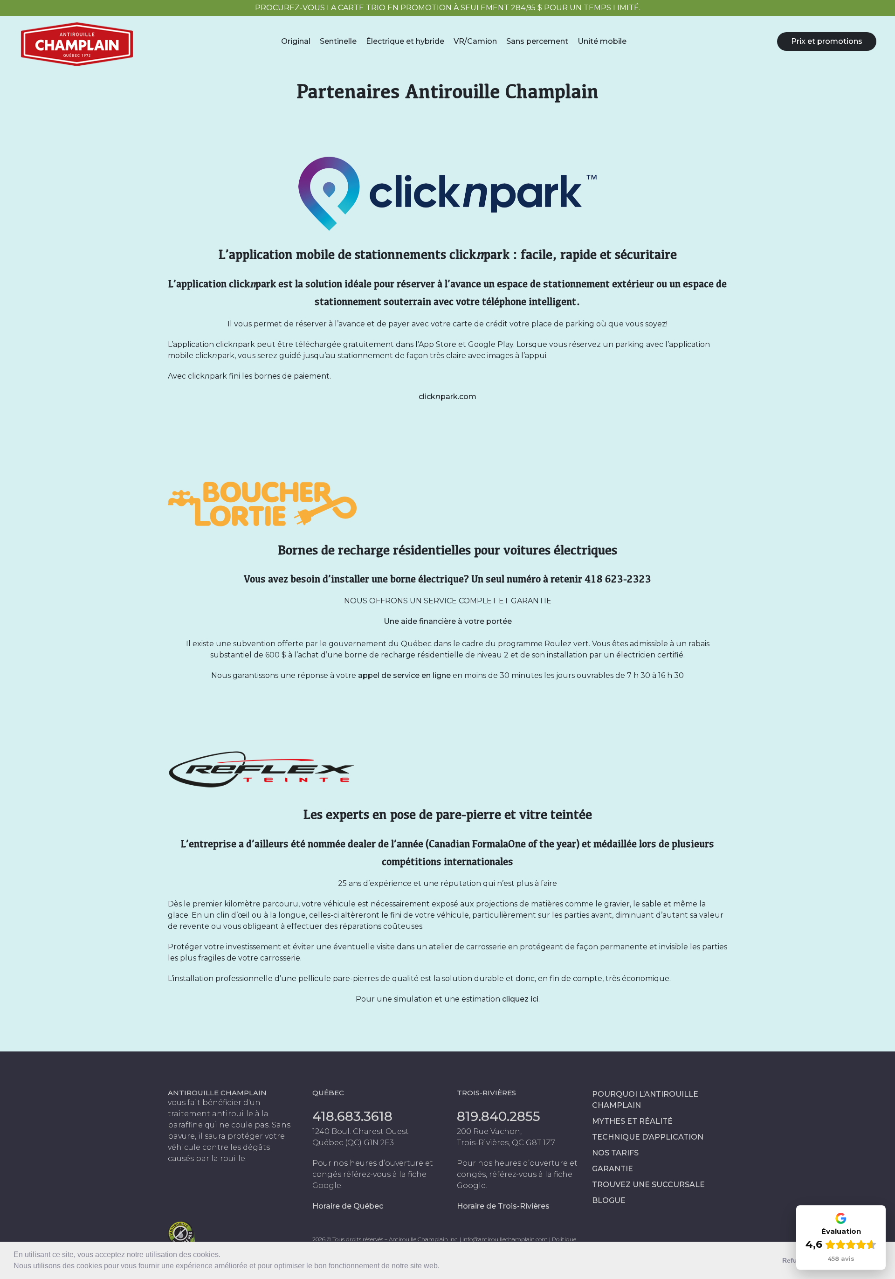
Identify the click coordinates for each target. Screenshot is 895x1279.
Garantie (612, 1168)
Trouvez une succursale (648, 1184)
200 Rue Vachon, (489, 1131)
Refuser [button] (794, 1260)
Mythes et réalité (632, 1121)
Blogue (609, 1200)
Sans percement (537, 41)
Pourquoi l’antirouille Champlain (645, 1100)
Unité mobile (602, 41)
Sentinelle (338, 41)
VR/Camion (475, 41)
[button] (442, 1266)
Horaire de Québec (347, 1206)
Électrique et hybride (405, 41)
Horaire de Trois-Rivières (503, 1206)
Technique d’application (647, 1137)
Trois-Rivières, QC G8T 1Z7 (506, 1142)
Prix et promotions (826, 41)
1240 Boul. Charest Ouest (360, 1131)
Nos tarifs (615, 1152)
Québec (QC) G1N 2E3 (353, 1142)
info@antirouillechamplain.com (505, 1239)
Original (295, 41)
